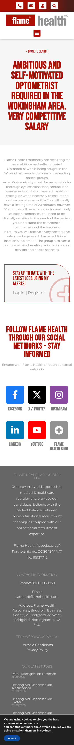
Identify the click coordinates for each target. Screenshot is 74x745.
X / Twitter (36, 409)
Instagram (59, 409)
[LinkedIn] (15, 430)
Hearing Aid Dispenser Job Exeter (32, 700)
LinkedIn (15, 444)
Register (36, 292)
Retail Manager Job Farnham (34, 674)
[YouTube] (37, 430)
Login (19, 292)
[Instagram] (59, 395)
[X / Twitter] (37, 395)
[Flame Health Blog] (59, 430)
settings (45, 731)
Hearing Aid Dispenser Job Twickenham (32, 686)
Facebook (15, 409)
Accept (12, 738)
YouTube (37, 444)
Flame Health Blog (59, 447)
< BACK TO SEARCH (37, 51)
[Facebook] (15, 395)
